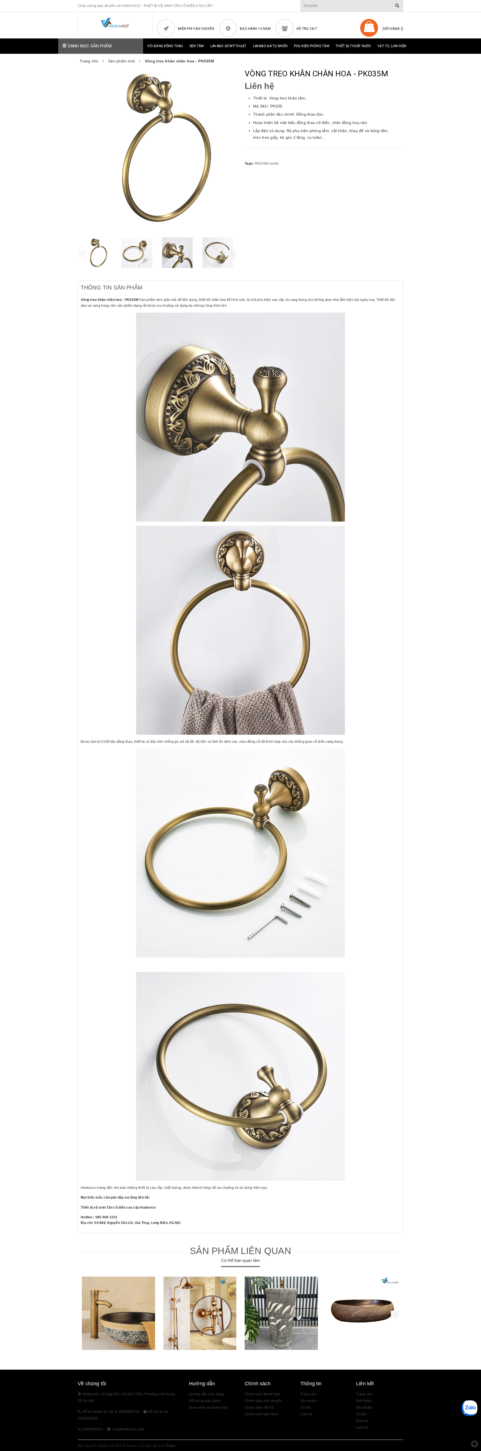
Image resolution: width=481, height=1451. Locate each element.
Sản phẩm (364, 1407)
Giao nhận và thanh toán (208, 1407)
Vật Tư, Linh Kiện (391, 46)
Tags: (250, 163)
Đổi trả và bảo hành (204, 1401)
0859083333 (92, 1429)
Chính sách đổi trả (259, 1407)
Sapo (171, 1445)
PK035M (261, 163)
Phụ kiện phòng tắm (311, 46)
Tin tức (305, 1407)
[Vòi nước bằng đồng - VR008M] (118, 1313)
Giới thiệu (364, 1401)
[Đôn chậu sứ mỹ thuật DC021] (281, 1313)
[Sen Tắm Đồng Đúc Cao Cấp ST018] (200, 1313)
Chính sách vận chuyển (263, 1401)
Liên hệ (306, 1414)
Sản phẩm (308, 1401)
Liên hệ (362, 1428)
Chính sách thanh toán (262, 1394)
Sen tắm (197, 46)
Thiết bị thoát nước (353, 46)
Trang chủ (364, 1394)
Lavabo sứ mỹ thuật (228, 46)
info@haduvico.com (128, 1429)
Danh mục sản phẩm (89, 45)
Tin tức (361, 1414)
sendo (274, 163)
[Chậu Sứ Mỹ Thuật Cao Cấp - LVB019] (362, 1313)
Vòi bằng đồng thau (165, 46)
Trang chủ (308, 1394)
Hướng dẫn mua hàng (206, 1394)
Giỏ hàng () (392, 28)
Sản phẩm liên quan (240, 1251)
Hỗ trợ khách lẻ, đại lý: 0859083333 (111, 1412)
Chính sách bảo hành (262, 1414)
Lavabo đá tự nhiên (270, 46)
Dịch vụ (362, 1421)
